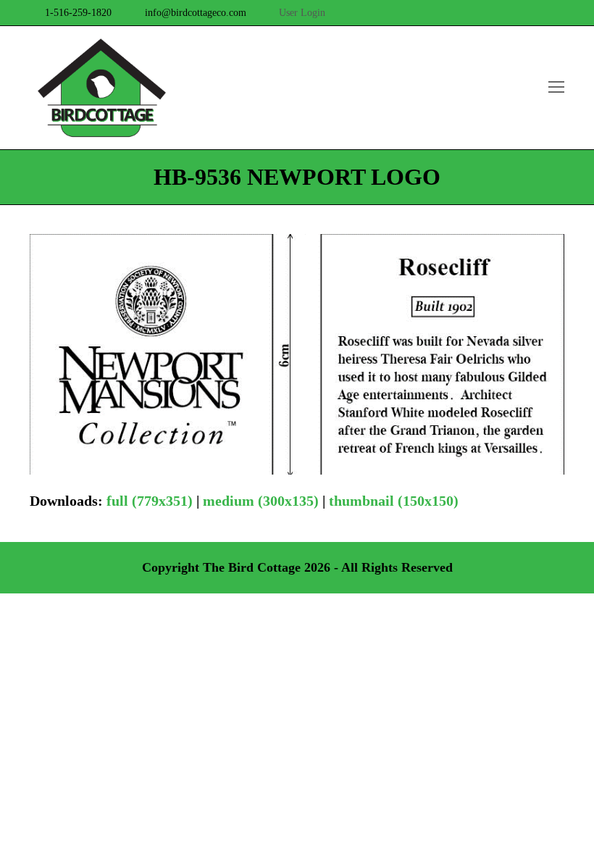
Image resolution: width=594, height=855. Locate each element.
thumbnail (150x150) (394, 501)
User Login (302, 12)
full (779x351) (149, 501)
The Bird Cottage (252, 567)
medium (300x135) (261, 501)
